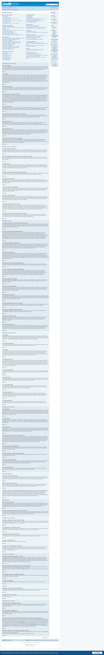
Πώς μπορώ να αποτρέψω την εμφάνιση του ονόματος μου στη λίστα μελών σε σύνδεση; (13, 28)
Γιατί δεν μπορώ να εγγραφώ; (6, 17)
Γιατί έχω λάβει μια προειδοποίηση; (7, 45)
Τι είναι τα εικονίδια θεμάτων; (6, 59)
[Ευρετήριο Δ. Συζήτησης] (7, 4)
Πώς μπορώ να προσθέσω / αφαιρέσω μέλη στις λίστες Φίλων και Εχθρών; (37, 32)
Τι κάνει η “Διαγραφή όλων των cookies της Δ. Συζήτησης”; (10, 23)
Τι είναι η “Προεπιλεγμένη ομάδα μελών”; (32, 21)
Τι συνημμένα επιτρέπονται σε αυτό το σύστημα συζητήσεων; (35, 49)
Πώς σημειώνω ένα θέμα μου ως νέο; (7, 49)
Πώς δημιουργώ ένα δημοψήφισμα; (7, 40)
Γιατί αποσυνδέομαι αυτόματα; (6, 22)
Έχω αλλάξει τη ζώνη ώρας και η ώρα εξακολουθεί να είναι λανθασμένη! (12, 30)
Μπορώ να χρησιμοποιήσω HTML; (7, 53)
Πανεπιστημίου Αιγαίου (54, 49)
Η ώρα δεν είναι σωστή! (5, 29)
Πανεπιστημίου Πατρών (54, 50)
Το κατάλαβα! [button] (97, 652)
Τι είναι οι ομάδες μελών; (29, 17)
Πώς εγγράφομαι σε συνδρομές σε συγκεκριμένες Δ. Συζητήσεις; (35, 45)
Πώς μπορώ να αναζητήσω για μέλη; (31, 38)
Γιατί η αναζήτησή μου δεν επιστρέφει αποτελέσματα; (33, 36)
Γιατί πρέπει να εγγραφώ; (6, 15)
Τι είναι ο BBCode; (5, 52)
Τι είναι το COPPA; (5, 16)
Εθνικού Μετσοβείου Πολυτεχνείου (54, 48)
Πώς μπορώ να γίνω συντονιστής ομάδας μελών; (33, 19)
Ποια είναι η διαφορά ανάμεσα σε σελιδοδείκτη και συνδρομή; (35, 42)
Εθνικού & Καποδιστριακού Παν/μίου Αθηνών (54, 47)
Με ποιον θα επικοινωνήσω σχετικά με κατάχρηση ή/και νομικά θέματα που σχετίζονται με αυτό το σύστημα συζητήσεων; (37, 56)
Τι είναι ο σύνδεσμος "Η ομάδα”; (30, 22)
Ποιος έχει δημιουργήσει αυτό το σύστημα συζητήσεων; (34, 53)
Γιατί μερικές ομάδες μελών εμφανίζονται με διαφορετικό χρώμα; (35, 20)
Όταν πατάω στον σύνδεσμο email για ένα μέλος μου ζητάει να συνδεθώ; (13, 34)
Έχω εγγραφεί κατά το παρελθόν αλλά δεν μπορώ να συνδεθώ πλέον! (12, 20)
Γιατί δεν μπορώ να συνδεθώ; (6, 19)
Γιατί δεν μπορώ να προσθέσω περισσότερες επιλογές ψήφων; (11, 41)
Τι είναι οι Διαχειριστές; (29, 15)
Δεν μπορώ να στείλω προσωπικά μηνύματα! (32, 25)
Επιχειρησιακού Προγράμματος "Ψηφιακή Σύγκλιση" (54, 58)
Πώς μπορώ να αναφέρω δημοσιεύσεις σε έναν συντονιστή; (11, 46)
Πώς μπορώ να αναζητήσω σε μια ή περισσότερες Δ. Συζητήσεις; (35, 35)
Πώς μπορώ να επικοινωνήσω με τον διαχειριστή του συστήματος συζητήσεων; (35, 58)
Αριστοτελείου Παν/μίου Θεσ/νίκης (54, 45)
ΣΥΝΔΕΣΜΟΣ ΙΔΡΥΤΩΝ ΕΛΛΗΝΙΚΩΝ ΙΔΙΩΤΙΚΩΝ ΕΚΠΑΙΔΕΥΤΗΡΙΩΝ (54, 36)
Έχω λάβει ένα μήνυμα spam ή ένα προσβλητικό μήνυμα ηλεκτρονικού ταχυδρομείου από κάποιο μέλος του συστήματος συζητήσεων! (36, 28)
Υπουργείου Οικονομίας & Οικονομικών (54, 66)
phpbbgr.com (34, 644)
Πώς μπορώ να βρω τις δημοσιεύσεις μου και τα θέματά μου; (34, 39)
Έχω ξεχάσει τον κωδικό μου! (6, 21)
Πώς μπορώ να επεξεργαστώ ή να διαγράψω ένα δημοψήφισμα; (11, 42)
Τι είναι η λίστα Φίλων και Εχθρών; (31, 31)
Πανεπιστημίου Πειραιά (54, 51)
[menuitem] (13, 8)
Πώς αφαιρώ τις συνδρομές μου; (30, 46)
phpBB (8, 182)
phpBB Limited (42, 604)
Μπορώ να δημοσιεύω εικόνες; (6, 55)
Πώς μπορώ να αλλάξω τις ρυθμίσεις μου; (8, 26)
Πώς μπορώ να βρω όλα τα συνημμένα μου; (32, 50)
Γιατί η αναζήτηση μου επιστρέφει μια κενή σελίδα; (33, 37)
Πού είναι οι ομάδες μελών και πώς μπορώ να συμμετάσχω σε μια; (35, 18)
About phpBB (41, 605)
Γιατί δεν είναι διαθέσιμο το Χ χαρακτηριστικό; (32, 54)
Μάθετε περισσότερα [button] (54, 652)
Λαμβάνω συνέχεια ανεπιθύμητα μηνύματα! (32, 26)
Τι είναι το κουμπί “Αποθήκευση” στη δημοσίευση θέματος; (10, 47)
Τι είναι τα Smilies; (4, 54)
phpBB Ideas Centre (29, 612)
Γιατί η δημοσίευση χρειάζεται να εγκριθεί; (8, 48)
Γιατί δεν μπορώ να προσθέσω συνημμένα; (8, 44)
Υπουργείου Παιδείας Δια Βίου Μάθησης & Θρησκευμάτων (54, 64)
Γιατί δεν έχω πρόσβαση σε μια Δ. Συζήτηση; (8, 43)
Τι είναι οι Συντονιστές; (29, 16)
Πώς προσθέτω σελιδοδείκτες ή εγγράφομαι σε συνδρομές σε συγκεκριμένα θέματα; (37, 44)
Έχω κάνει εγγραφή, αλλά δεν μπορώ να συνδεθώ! (9, 18)
